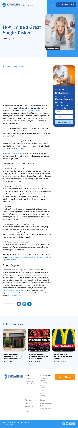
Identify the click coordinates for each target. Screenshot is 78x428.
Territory (42, 390)
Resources (28, 400)
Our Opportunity (45, 375)
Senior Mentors (29, 381)
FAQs (26, 409)
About (27, 375)
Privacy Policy (11, 425)
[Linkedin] (73, 423)
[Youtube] (70, 423)
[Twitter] (67, 423)
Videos (27, 411)
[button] (19, 304)
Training (42, 396)
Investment (43, 393)
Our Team (28, 378)
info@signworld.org (46, 408)
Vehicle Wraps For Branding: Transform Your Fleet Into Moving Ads (14, 356)
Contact (42, 400)
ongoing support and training (13, 290)
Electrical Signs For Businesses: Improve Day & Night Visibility (38, 356)
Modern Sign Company (43, 387)
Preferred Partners (30, 384)
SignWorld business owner (15, 153)
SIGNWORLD (12, 422)
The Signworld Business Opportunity (44, 381)
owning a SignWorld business (31, 110)
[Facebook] (63, 423)
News (27, 403)
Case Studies (29, 406)
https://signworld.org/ (15, 295)
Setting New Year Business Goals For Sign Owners (63, 356)
